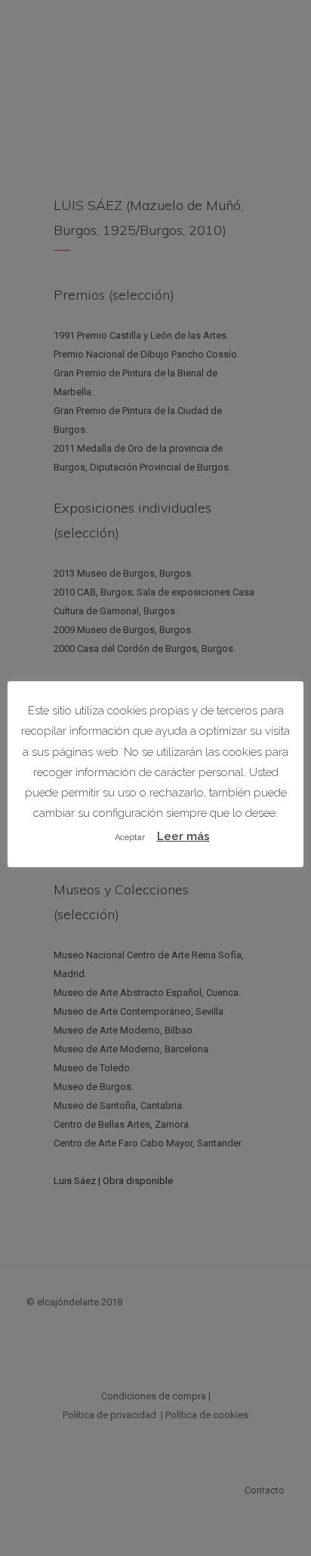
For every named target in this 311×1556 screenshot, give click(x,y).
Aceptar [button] (130, 837)
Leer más (183, 836)
